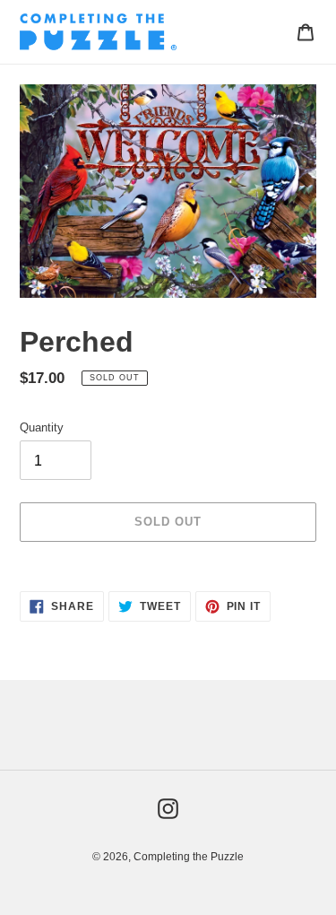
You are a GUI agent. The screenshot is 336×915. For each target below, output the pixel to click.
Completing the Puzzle (189, 856)
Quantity (42, 427)
